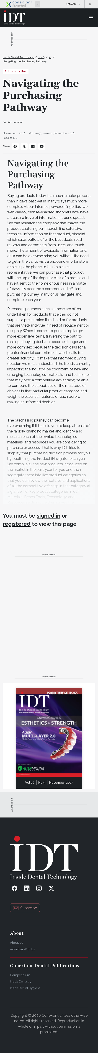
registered (17, 524)
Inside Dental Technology (18, 57)
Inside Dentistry (20, 981)
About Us (16, 942)
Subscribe (28, 908)
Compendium (20, 975)
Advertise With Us (22, 949)
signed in (48, 515)
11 (50, 57)
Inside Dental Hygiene (25, 988)
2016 (41, 57)
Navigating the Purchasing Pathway (25, 61)
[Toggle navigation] (91, 17)
